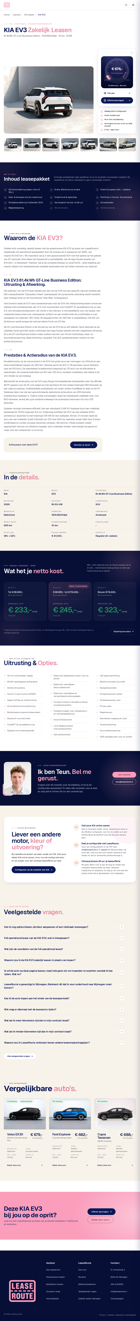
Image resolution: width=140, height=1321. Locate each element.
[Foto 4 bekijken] (70, 144)
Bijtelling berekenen (87, 1284)
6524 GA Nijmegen (119, 1277)
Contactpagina (117, 1298)
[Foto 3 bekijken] (51, 144)
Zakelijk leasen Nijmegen (89, 1298)
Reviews (82, 1277)
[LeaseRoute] (7, 4)
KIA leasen (29, 14)
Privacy (102, 1315)
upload (104, 849)
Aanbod (17, 14)
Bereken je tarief (83, 445)
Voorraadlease (52, 1298)
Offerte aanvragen (101, 1211)
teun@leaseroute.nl (124, 782)
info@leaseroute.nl (89, 849)
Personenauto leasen (55, 1277)
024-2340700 (124, 775)
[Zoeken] (126, 5)
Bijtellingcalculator (124, 631)
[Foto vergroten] (49, 100)
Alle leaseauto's (53, 1270)
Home (6, 14)
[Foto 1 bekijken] (13, 144)
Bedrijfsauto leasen (54, 1284)
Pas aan (118, 93)
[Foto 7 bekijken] (127, 144)
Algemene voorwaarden (125, 1315)
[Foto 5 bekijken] (89, 144)
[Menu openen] (133, 5)
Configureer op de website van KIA (33, 869)
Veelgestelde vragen (87, 1291)
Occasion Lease (53, 1291)
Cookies (110, 1315)
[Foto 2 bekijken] (32, 144)
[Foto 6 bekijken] (108, 144)
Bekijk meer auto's (100, 1219)
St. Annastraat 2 (118, 1270)
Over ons (82, 1270)
